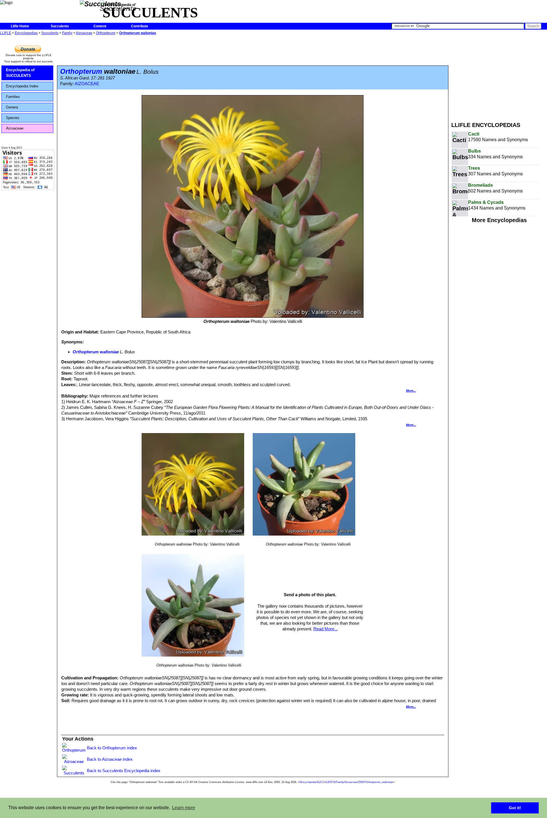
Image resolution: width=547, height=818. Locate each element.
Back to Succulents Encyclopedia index (123, 770)
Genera (12, 107)
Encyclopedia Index (22, 86)
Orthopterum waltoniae (137, 33)
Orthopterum (105, 33)
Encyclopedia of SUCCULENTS (20, 73)
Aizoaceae (84, 33)
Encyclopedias (26, 33)
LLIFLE (5, 33)
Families (13, 97)
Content (99, 26)
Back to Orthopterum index (112, 747)
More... (411, 390)
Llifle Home (20, 26)
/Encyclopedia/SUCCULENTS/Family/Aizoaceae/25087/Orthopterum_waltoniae (346, 782)
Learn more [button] (183, 807)
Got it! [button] (515, 807)
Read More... (325, 628)
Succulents (60, 26)
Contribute (139, 26)
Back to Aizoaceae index (110, 759)
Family (67, 33)
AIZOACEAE (87, 83)
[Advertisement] (499, 76)
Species (12, 118)
